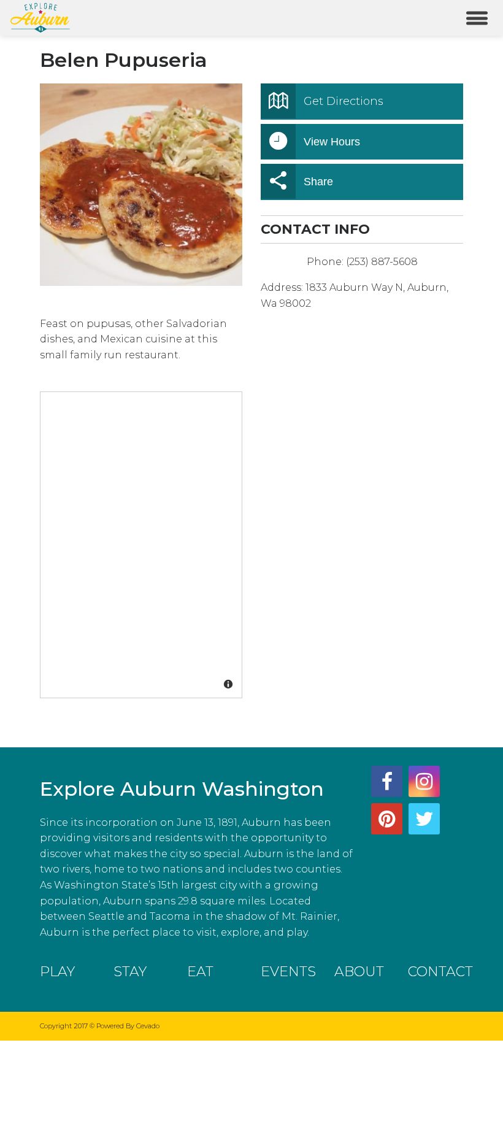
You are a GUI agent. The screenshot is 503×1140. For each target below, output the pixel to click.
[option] (141, 184)
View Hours (332, 142)
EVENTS (288, 971)
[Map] (141, 545)
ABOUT (359, 971)
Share (318, 181)
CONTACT (440, 971)
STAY (130, 971)
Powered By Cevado (127, 1026)
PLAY (57, 971)
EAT (200, 971)
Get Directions (343, 101)
